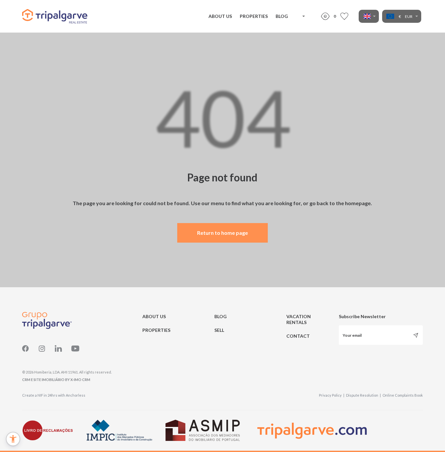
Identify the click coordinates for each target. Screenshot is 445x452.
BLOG (282, 16)
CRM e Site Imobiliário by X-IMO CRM (56, 379)
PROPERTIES (254, 16)
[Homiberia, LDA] (54, 16)
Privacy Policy (331, 395)
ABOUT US (220, 16)
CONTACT (298, 336)
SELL (219, 330)
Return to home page (222, 233)
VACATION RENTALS (298, 319)
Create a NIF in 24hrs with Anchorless (53, 395)
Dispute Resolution (363, 395)
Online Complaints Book (402, 395)
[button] (13, 438)
